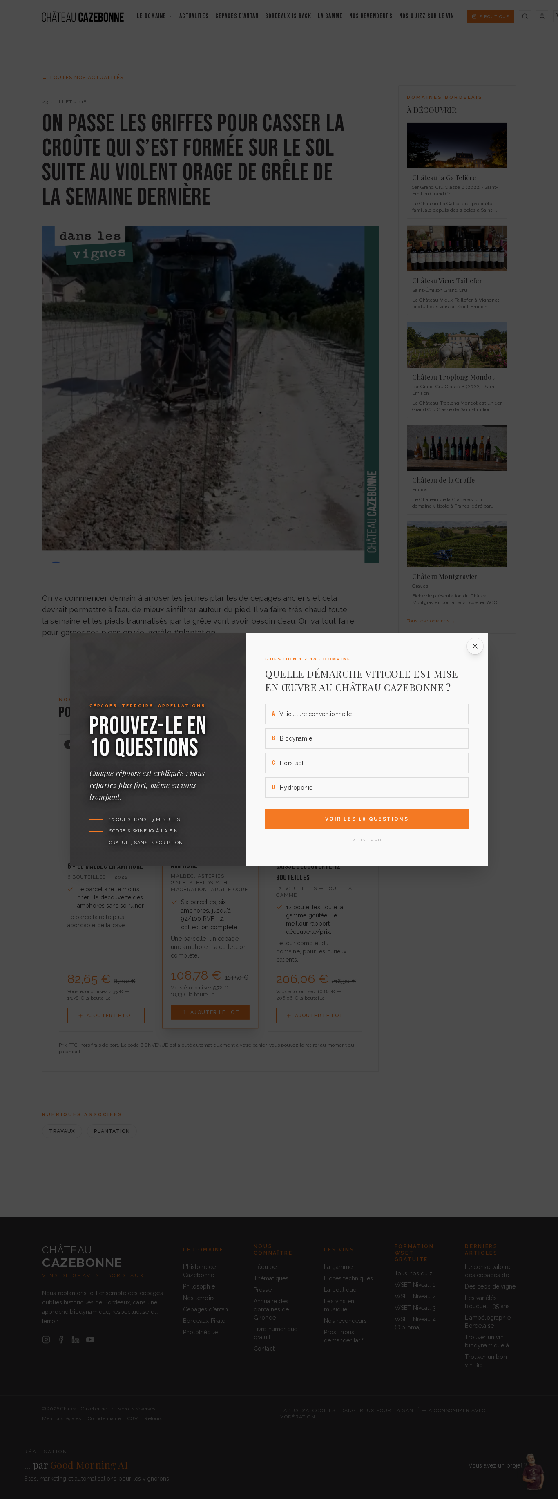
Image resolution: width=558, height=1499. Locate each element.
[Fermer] (475, 646)
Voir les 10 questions (366, 819)
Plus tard (367, 840)
